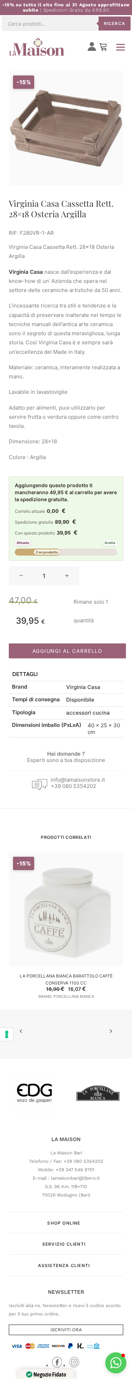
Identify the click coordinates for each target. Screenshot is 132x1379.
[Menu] (120, 47)
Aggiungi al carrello (67, 651)
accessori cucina (88, 712)
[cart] (103, 48)
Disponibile (80, 699)
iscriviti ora (66, 1329)
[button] (21, 576)
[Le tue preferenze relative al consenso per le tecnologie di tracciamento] (6, 1034)
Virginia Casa (83, 687)
